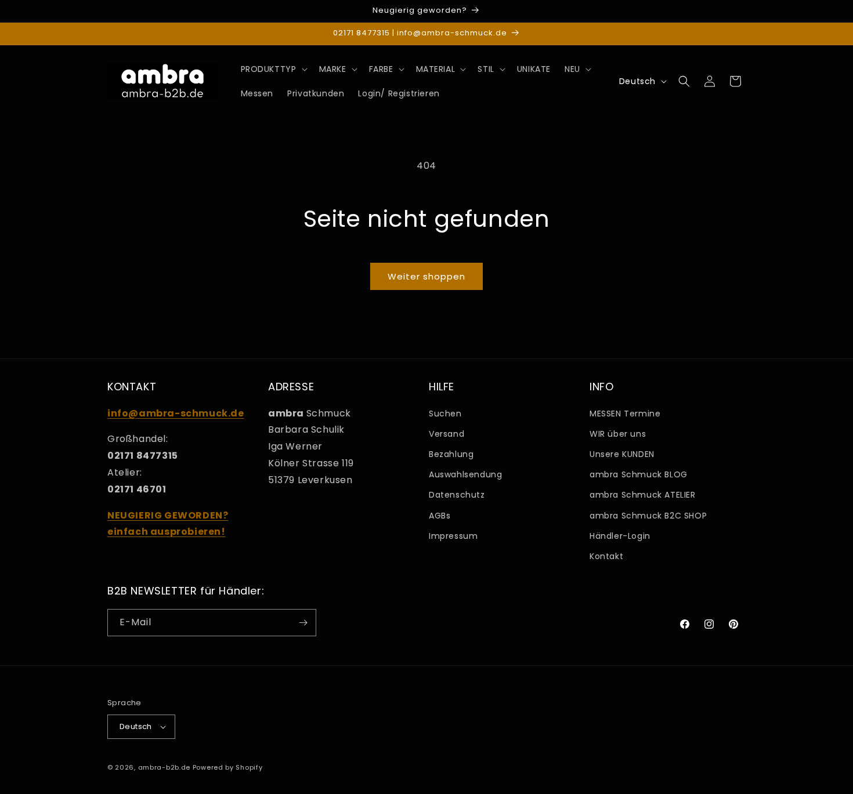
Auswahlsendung (465, 474)
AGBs (439, 515)
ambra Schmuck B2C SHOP (648, 515)
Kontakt (606, 556)
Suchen (445, 413)
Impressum (453, 536)
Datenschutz (457, 495)
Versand (446, 434)
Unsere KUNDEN (622, 454)
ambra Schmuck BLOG (639, 474)
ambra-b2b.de (164, 767)
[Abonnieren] (303, 622)
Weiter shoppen (426, 276)
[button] (273, 69)
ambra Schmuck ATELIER (643, 495)
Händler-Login (620, 536)
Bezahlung (451, 454)
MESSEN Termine (625, 413)
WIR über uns (618, 434)
